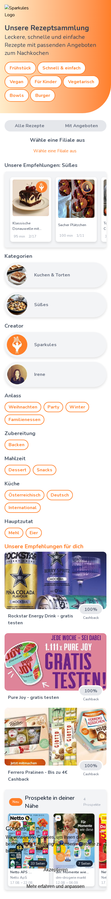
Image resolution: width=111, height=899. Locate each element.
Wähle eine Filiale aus (55, 151)
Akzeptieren (56, 869)
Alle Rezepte (29, 126)
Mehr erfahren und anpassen (55, 886)
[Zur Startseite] (22, 11)
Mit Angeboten (81, 126)
